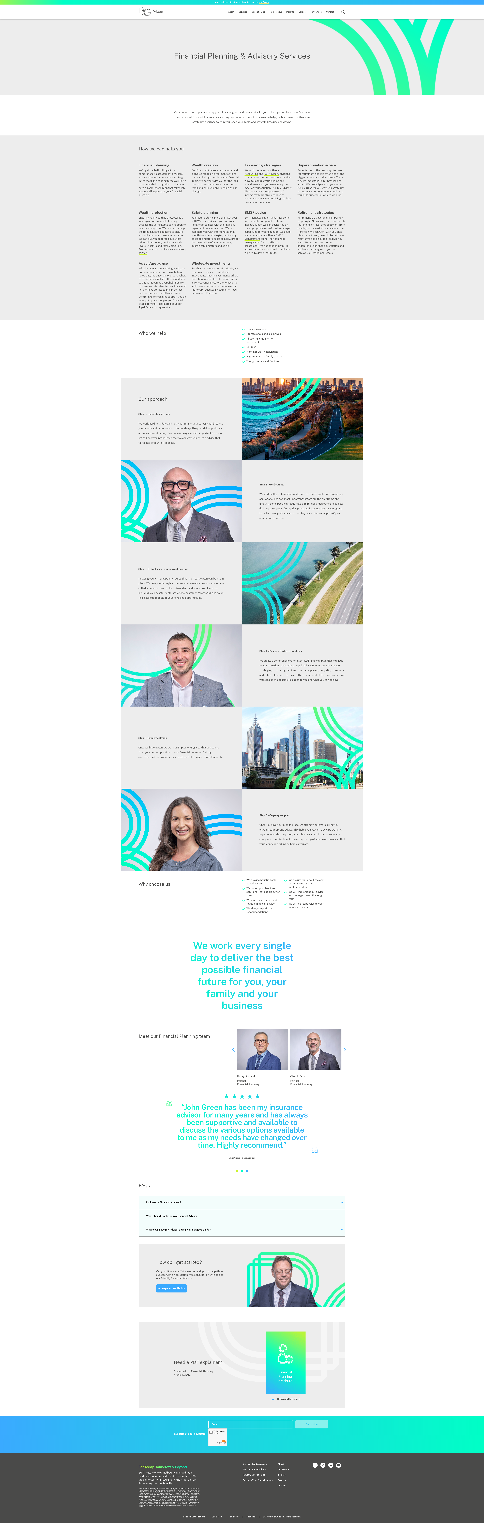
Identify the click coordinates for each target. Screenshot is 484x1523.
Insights (290, 12)
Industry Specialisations (255, 1475)
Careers (303, 12)
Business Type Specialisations (258, 1480)
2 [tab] (242, 1171)
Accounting (251, 173)
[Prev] (233, 1050)
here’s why (264, 2)
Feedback (251, 1517)
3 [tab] (247, 1171)
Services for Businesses (255, 1464)
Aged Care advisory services (155, 307)
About (231, 12)
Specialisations (259, 12)
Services (243, 12)
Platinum (211, 293)
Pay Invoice (316, 12)
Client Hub (217, 1517)
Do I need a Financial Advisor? (163, 1202)
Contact (330, 12)
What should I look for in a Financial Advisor (171, 1216)
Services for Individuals (254, 1469)
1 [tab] (237, 1171)
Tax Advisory (271, 173)
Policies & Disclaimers (194, 1517)
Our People (276, 12)
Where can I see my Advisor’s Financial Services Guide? (178, 1229)
